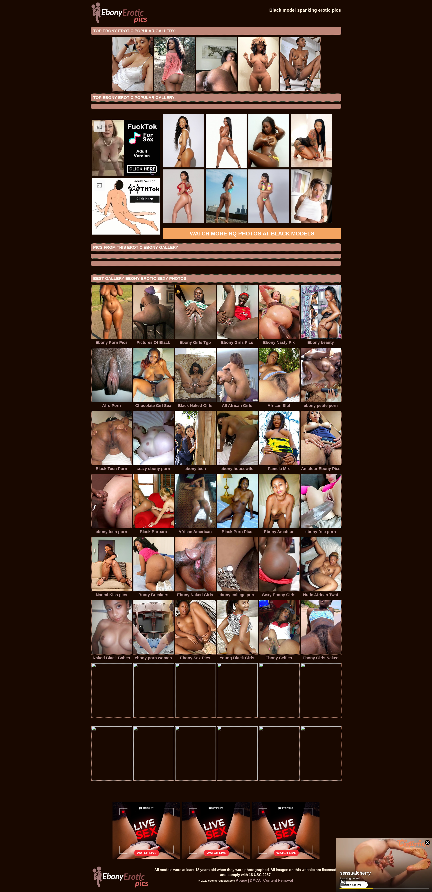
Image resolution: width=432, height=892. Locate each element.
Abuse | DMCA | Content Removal (264, 880)
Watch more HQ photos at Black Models (252, 233)
